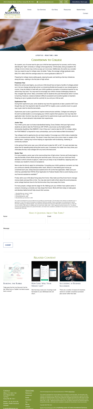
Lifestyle (27, 406)
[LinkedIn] (61, 2)
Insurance (28, 400)
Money (27, 404)
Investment (28, 395)
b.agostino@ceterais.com (46, 2)
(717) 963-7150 (11, 393)
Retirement (28, 393)
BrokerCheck (72, 391)
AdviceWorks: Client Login (79, 2)
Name (5, 216)
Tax (26, 402)
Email (49, 216)
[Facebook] (66, 2)
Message (6, 228)
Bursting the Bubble (12, 283)
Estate (27, 397)
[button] (29, 9)
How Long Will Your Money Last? (41, 284)
